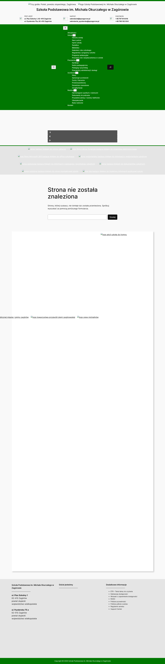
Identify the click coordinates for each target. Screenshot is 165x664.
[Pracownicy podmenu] (77, 60)
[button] (82, 132)
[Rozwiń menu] (53, 67)
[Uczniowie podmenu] (76, 73)
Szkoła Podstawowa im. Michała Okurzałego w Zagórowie (82, 10)
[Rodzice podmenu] (75, 90)
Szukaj (113, 217)
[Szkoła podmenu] (74, 35)
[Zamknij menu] (65, 28)
